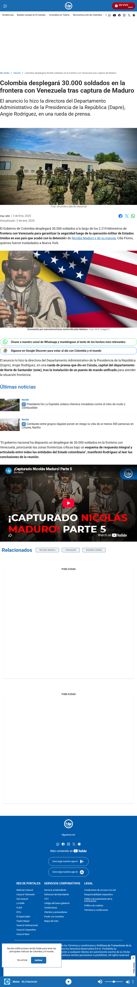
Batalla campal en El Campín (31, 15)
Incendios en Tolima (59, 15)
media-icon (68, 981)
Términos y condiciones (96, 910)
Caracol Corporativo (26, 930)
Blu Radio (4, 73)
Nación (17, 73)
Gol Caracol (22, 899)
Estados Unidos (94, 550)
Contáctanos (50, 908)
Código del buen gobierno (57, 903)
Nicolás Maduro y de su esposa (94, 238)
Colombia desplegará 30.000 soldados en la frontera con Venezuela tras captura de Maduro (70, 73)
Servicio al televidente (55, 890)
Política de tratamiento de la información (98, 900)
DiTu (18, 912)
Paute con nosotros (54, 917)
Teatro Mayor (23, 921)
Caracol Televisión (25, 894)
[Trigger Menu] (5, 6)
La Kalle (20, 903)
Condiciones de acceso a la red (100, 890)
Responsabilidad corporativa (98, 894)
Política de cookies (93, 906)
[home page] (68, 5)
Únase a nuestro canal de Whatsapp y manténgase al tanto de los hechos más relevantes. (68, 342)
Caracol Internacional (27, 925)
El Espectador (23, 917)
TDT (46, 899)
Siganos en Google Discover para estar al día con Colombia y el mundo (56, 350)
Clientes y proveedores (55, 912)
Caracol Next (22, 934)
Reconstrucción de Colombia (87, 15)
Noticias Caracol (24, 890)
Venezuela (70, 550)
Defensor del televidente (56, 894)
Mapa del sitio (51, 921)
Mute (100, 982)
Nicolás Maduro (47, 550)
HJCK (19, 908)
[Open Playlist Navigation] (132, 981)
